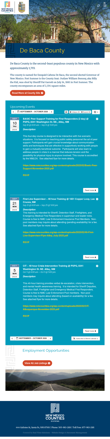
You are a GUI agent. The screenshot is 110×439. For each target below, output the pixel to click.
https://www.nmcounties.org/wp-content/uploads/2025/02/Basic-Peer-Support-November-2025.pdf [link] (60, 167)
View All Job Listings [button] (36, 363)
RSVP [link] (26, 175)
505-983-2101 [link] (64, 427)
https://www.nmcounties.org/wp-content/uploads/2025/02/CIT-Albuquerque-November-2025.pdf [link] (56, 307)
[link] (7, 7)
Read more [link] (90, 190)
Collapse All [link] (75, 112)
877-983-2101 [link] (88, 427)
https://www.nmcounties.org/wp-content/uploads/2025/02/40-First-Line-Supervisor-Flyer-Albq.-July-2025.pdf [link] (58, 234)
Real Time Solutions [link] (41, 433)
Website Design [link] (58, 433)
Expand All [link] (86, 112)
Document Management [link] (77, 433)
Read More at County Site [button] (26, 93)
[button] (85, 338)
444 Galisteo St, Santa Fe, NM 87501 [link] (33, 427)
